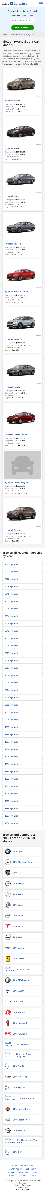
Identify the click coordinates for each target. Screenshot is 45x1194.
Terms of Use (27, 1166)
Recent (35, 1172)
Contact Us (31, 1169)
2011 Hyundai (11, 638)
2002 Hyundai (11, 705)
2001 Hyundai (11, 712)
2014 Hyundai (11, 616)
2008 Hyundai (11, 660)
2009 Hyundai (11, 653)
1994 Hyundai (11, 764)
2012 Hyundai (11, 631)
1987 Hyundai (11, 816)
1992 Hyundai (11, 779)
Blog (11, 1176)
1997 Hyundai (11, 742)
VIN (24, 15)
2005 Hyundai (11, 682)
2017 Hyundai (11, 601)
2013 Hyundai (11, 623)
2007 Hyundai (11, 668)
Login (33, 1176)
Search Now (21, 27)
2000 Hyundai (11, 719)
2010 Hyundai (11, 645)
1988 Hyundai (11, 808)
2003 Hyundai (11, 697)
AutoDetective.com (14, 3)
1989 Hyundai (11, 801)
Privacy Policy (15, 1169)
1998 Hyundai (11, 734)
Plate (31, 15)
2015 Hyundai (11, 608)
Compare (22, 1176)
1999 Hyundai (11, 727)
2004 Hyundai (11, 690)
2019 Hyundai (11, 586)
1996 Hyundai (11, 749)
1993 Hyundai (11, 771)
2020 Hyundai (11, 579)
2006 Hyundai (11, 675)
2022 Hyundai (11, 564)
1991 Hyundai (11, 786)
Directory (23, 1172)
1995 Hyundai (11, 756)
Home (14, 1166)
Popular (10, 1172)
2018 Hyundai (11, 594)
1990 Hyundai (11, 793)
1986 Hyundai (11, 823)
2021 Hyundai (11, 571)
